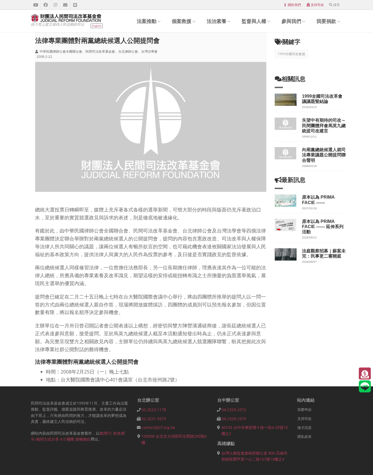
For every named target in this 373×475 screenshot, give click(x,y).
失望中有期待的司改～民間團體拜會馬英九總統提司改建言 (324, 125)
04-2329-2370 (233, 418)
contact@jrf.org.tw (158, 427)
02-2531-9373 (153, 418)
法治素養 (216, 21)
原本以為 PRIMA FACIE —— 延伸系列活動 (323, 226)
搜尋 (336, 4)
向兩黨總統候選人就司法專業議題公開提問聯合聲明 (324, 154)
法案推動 (146, 21)
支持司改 (317, 4)
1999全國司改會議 (291, 54)
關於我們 (294, 4)
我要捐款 (326, 21)
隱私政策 (304, 436)
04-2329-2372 (233, 409)
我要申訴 (304, 409)
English (96, 26)
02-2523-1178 (153, 409)
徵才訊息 (304, 427)
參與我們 (291, 21)
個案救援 (181, 21)
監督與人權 (254, 21)
